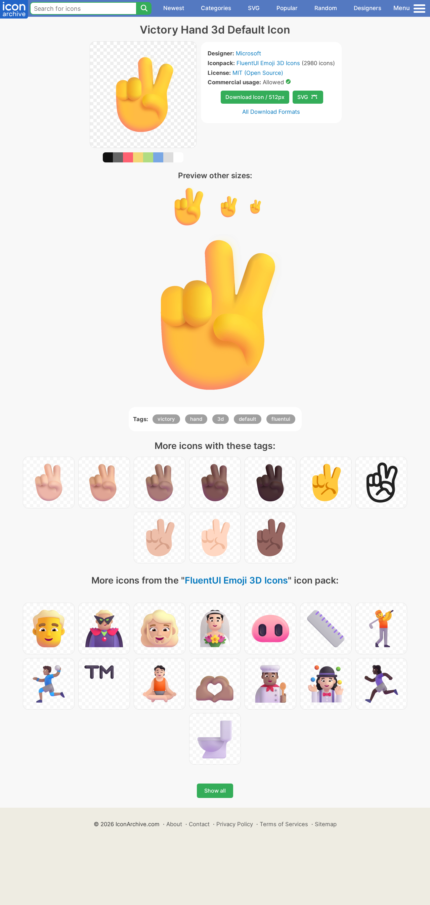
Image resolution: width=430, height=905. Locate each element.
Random (325, 8)
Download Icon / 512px (255, 97)
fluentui (280, 419)
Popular (287, 8)
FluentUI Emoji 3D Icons (268, 63)
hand (196, 419)
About (174, 824)
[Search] (144, 8)
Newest (173, 8)
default (247, 419)
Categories (216, 8)
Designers (367, 8)
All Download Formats (271, 111)
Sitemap (326, 824)
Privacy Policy (234, 824)
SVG (254, 8)
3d (220, 419)
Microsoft (248, 53)
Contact (199, 824)
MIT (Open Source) (257, 72)
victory (166, 419)
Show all (215, 790)
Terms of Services (284, 824)
